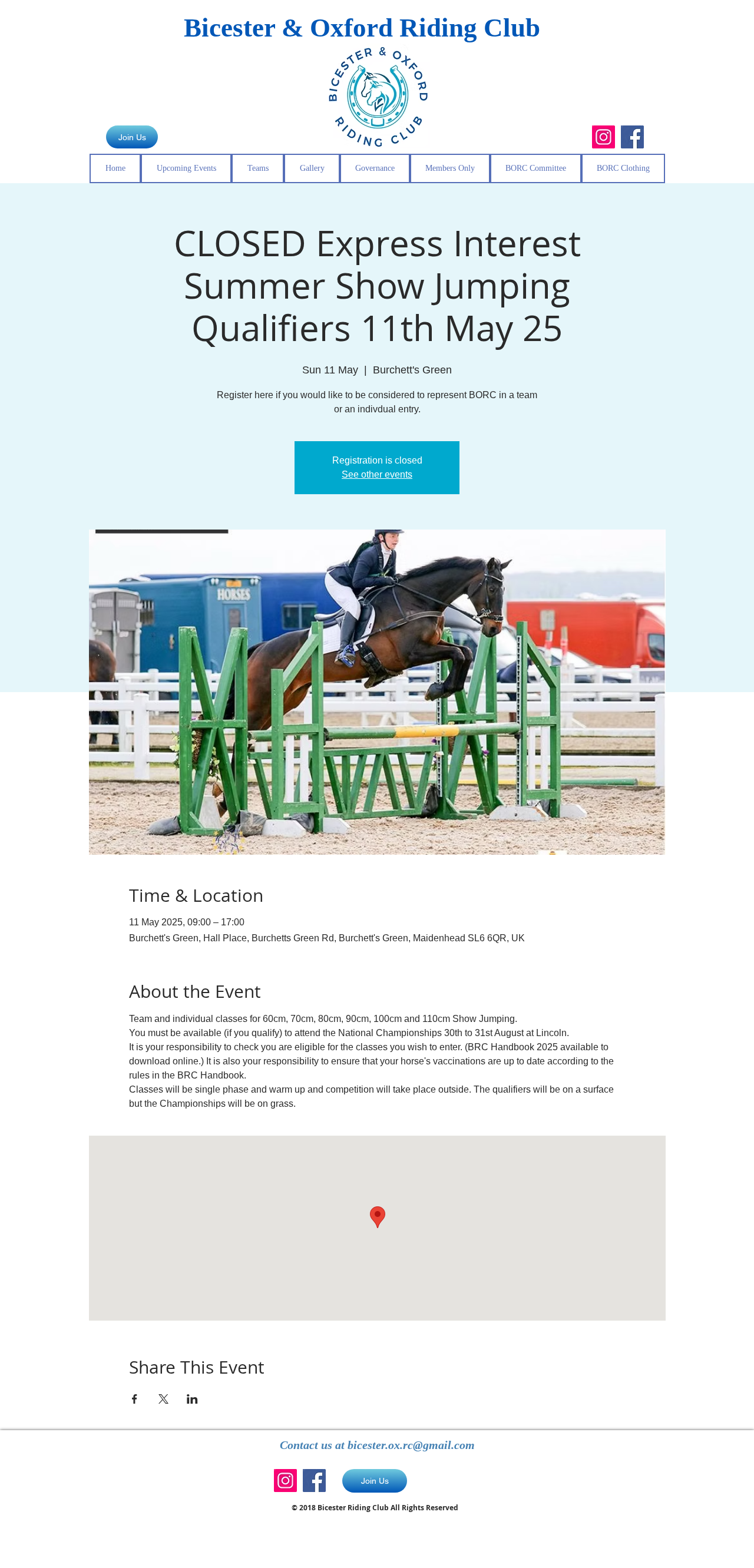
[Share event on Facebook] (134, 1399)
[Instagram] (603, 136)
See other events (377, 474)
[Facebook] (632, 136)
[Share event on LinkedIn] (192, 1399)
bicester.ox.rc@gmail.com (411, 1444)
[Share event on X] (163, 1399)
